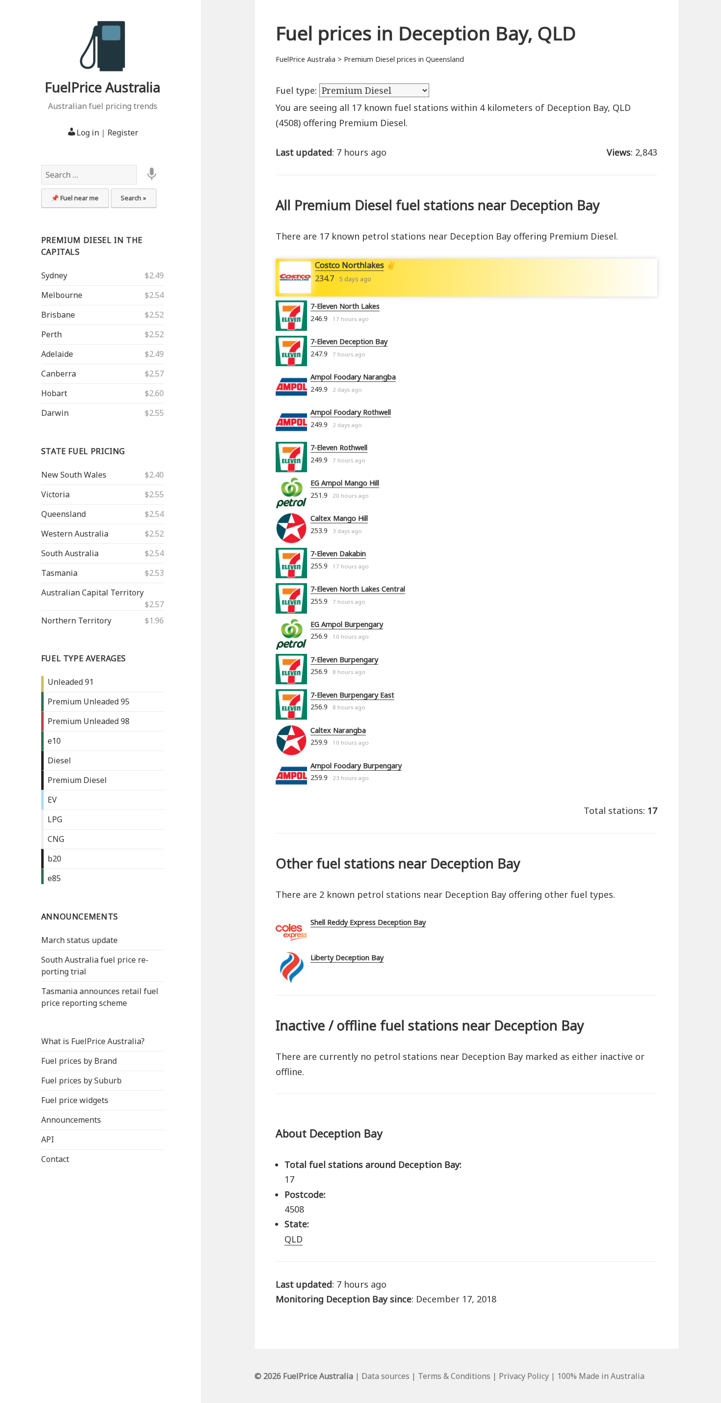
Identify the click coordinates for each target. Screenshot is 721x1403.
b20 (54, 858)
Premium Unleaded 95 (88, 701)
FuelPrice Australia (102, 87)
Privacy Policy (524, 1376)
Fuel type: (297, 90)
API (47, 1139)
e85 (54, 878)
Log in (88, 132)
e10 (54, 740)
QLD (293, 1239)
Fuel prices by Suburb (81, 1080)
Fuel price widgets (74, 1100)
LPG (55, 819)
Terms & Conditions (454, 1376)
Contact (55, 1159)
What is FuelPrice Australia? (93, 1041)
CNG (56, 839)
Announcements (79, 916)
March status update (79, 940)
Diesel (59, 760)
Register (122, 132)
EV (52, 799)
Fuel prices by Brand (79, 1060)
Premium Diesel (77, 780)
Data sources (385, 1376)
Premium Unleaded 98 (88, 721)
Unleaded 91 (71, 681)
